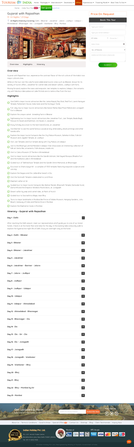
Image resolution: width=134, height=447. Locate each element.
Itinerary (41, 64)
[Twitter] (112, 413)
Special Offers (58, 422)
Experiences (88, 3)
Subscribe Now (93, 412)
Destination (68, 3)
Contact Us (73, 422)
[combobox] (99, 38)
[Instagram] (116, 413)
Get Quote (46, 8)
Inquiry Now (117, 422)
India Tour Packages (30, 8)
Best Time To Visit (118, 3)
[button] (7, 43)
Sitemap (84, 422)
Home (36, 3)
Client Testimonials (102, 422)
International (56, 3)
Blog (91, 422)
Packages (44, 3)
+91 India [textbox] (94, 38)
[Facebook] (107, 413)
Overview (14, 64)
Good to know (44, 422)
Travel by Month (101, 3)
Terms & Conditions (29, 422)
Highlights (27, 64)
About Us (15, 422)
